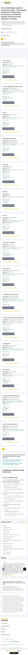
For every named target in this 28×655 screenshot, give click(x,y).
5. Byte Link (5, 164)
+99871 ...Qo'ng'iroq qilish (8, 232)
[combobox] (24, 2)
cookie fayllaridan (12, 650)
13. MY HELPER (6, 369)
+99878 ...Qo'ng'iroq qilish (8, 76)
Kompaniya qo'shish (5, 634)
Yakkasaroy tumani (20, 169)
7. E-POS (4, 215)
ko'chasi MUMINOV (12, 118)
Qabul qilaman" (14, 653)
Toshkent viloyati (16, 65)
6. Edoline (4, 191)
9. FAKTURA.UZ (6, 268)
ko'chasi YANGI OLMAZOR (13, 221)
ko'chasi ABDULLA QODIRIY (16, 300)
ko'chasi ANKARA (12, 144)
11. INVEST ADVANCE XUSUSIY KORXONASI (13, 317)
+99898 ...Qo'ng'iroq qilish (8, 258)
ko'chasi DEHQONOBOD (9, 274)
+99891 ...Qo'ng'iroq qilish (8, 154)
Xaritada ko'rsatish (5, 68)
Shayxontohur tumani (6, 66)
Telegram (17, 641)
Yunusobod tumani (6, 401)
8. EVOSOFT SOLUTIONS (8, 242)
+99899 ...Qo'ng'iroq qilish (8, 333)
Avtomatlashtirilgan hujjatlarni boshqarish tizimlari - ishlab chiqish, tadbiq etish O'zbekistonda (12, 460)
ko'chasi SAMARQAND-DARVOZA (17, 430)
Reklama (3, 631)
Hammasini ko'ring (23, 522)
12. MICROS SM (6, 343)
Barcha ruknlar (4, 623)
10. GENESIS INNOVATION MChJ (10, 294)
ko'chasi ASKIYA (5, 170)
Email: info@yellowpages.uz (7, 638)
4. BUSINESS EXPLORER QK (9, 138)
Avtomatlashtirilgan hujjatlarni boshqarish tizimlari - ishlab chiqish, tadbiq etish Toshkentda (12, 464)
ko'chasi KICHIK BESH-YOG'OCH (16, 350)
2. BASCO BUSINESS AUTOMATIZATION (12, 86)
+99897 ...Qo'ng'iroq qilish (8, 205)
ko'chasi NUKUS (8, 92)
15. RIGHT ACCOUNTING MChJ (10, 424)
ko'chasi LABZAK (14, 248)
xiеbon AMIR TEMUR (14, 401)
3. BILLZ (4, 112)
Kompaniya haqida (5, 626)
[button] (14, 79)
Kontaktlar (3, 628)
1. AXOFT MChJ (6, 60)
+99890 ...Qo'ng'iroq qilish (8, 102)
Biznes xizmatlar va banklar (9, 42)
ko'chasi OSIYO (8, 323)
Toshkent (21, 65)
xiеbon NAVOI (13, 66)
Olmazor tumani (5, 221)
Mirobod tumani (5, 144)
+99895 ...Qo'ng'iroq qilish (8, 181)
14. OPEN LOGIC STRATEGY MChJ (10, 395)
